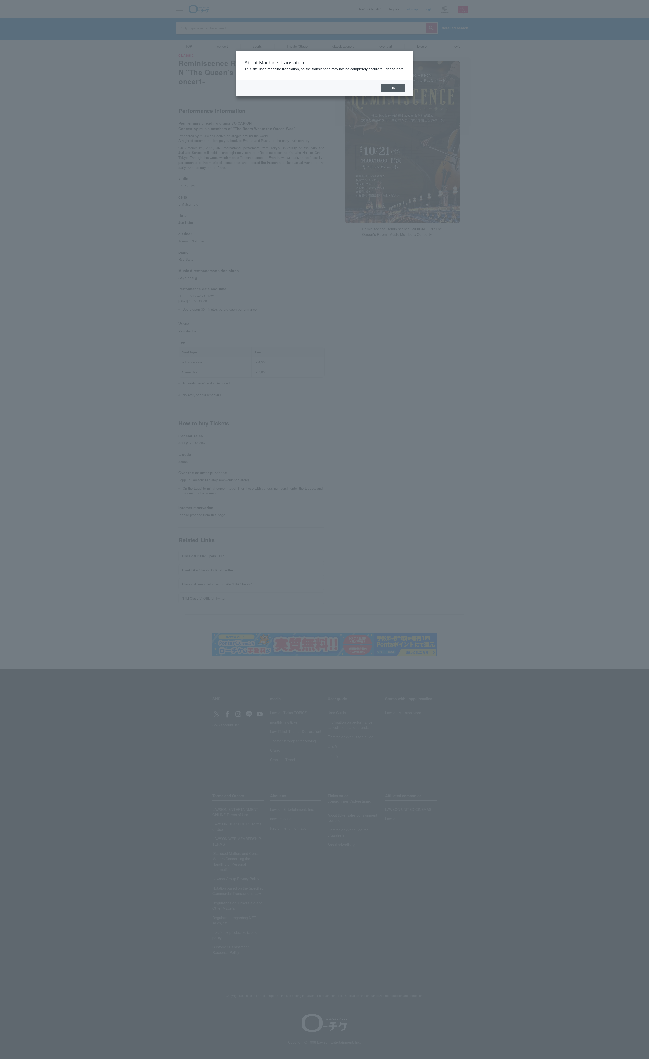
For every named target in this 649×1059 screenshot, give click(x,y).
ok (393, 88)
